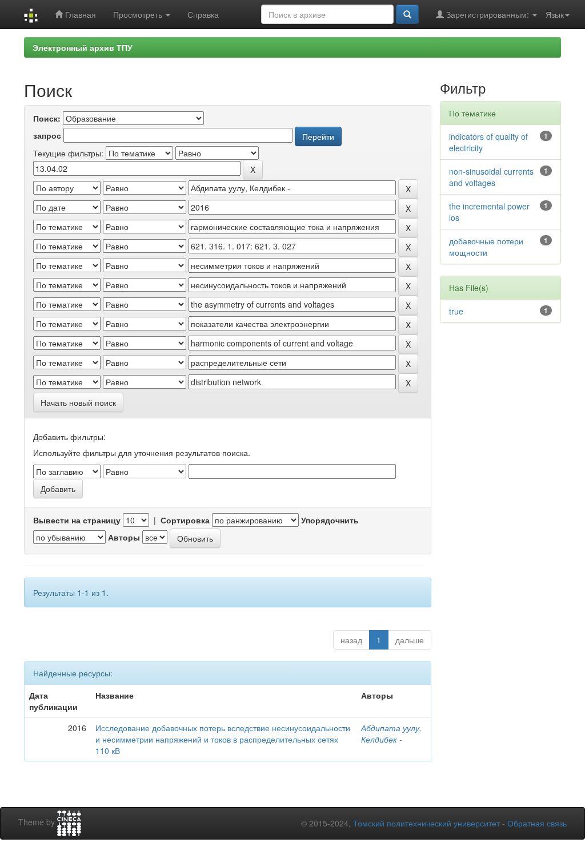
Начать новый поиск (78, 402)
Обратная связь (537, 823)
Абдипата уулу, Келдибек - (391, 733)
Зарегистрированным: (487, 14)
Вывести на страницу (77, 520)
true (456, 311)
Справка (203, 14)
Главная (79, 14)
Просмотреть (139, 14)
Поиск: (47, 118)
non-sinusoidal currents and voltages (491, 177)
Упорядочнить (330, 520)
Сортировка (185, 520)
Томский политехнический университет (426, 823)
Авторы (124, 537)
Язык (555, 14)
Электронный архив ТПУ (83, 47)
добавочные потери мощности (486, 246)
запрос (47, 135)
